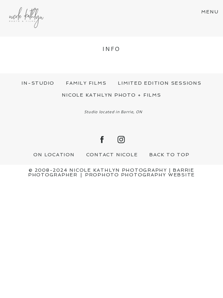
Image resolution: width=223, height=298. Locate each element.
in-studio (37, 83)
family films (86, 83)
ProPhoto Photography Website (140, 175)
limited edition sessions (159, 83)
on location (53, 154)
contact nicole (112, 154)
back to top (169, 154)
